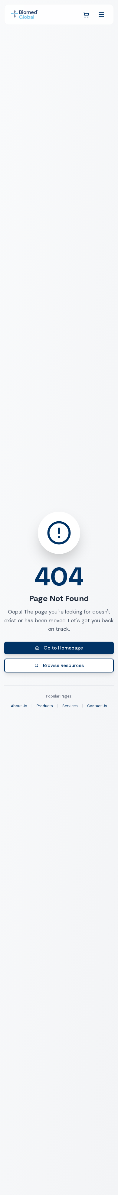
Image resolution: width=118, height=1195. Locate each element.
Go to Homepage (63, 648)
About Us (19, 706)
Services (70, 706)
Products (45, 706)
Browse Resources (63, 665)
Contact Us (97, 706)
